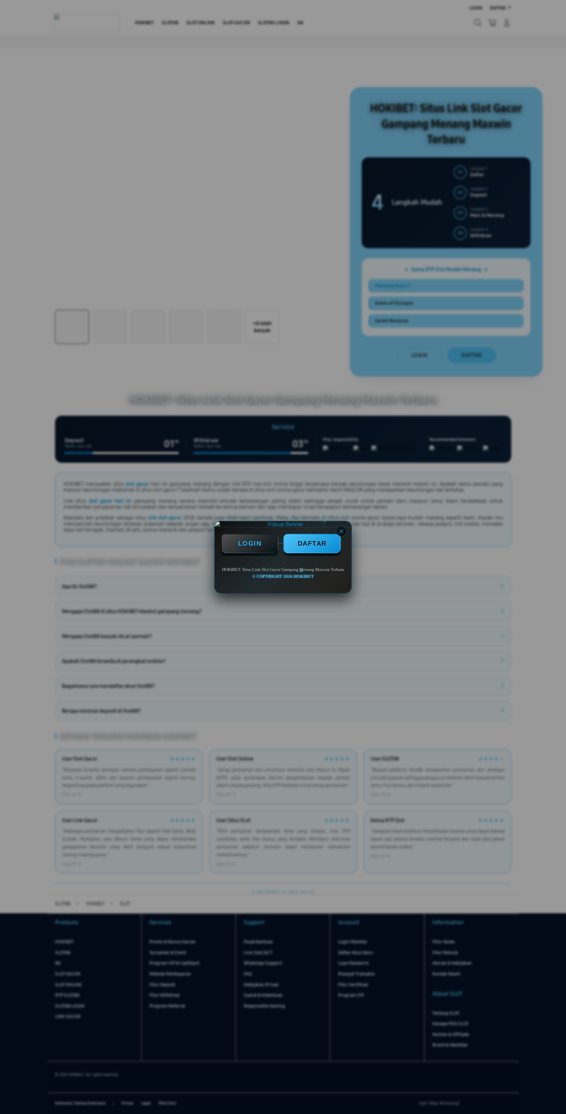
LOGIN (250, 543)
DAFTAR (312, 543)
